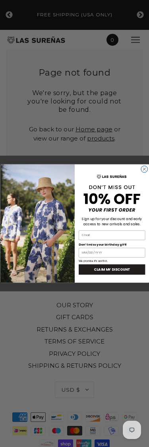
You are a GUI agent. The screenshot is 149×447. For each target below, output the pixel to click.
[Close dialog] (144, 169)
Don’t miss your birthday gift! (103, 244)
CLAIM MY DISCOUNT (112, 269)
